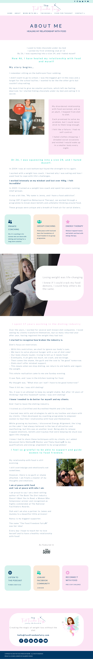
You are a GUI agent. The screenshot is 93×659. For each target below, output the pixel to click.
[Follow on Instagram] (26, 641)
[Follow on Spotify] (41, 641)
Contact (79, 13)
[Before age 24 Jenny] (26, 134)
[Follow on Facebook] (21, 641)
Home (10, 13)
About (18, 13)
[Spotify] (85, 2)
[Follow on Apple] (36, 641)
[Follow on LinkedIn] (31, 641)
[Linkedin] (80, 2)
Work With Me (30, 13)
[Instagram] (77, 2)
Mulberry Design (28, 656)
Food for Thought (64, 13)
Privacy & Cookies (10, 656)
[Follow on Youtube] (46, 641)
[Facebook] (74, 2)
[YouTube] (88, 2)
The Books (45, 13)
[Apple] (82, 2)
